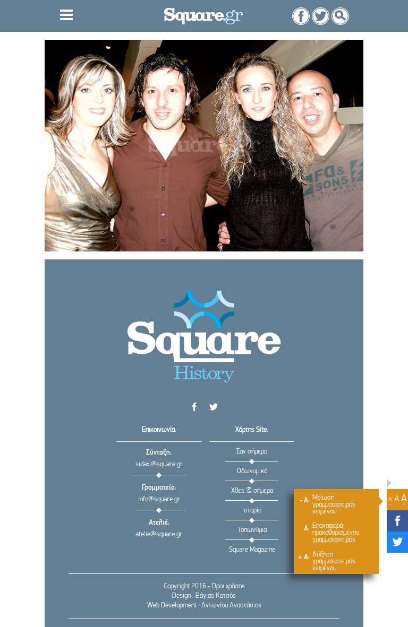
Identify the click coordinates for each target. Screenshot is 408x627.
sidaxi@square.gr (159, 464)
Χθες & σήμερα (252, 490)
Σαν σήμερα (251, 451)
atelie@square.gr (158, 534)
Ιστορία (251, 510)
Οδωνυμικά (252, 471)
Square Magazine (252, 549)
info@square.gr (159, 499)
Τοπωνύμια (252, 530)
